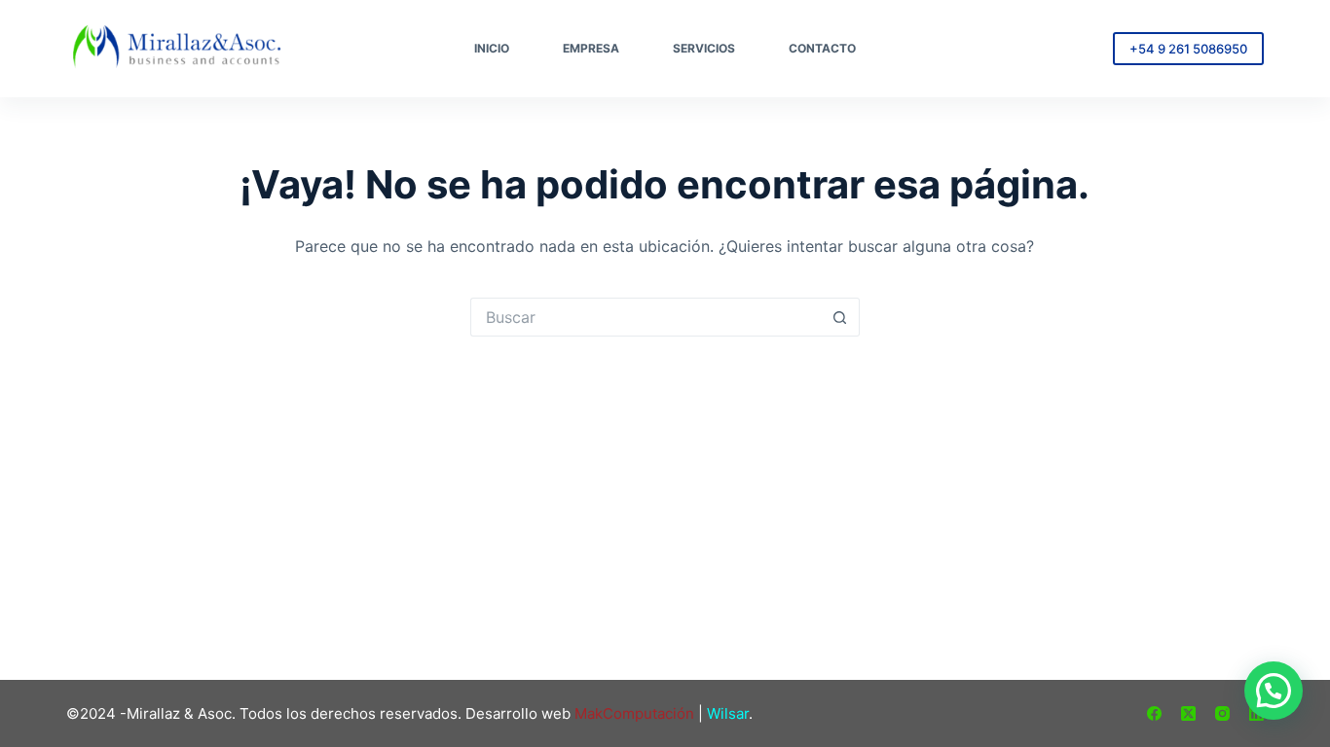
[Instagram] (1222, 713)
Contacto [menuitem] (822, 48)
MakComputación (634, 713)
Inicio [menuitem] (491, 48)
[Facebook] (1154, 713)
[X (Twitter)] (1188, 713)
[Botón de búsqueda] (840, 317)
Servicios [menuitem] (704, 48)
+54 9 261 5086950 (1188, 48)
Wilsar (728, 713)
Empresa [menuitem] (591, 48)
